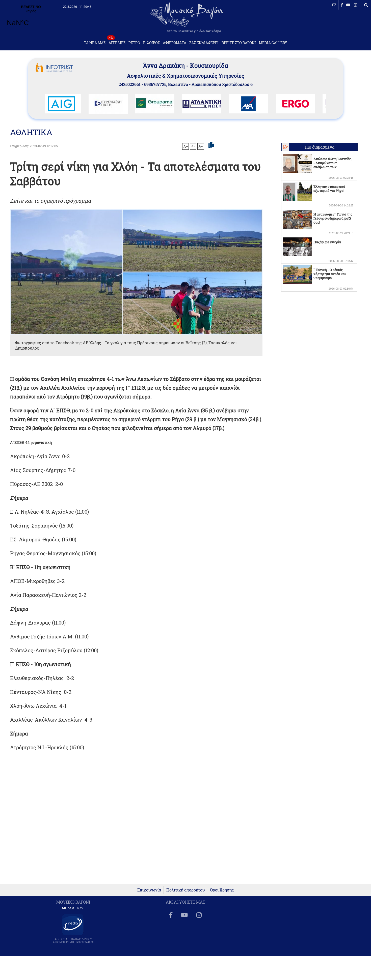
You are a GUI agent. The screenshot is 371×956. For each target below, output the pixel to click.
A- (193, 146)
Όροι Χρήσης (222, 889)
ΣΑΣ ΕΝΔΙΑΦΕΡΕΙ (204, 43)
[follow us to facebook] (342, 5)
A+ (185, 146)
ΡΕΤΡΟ (134, 43)
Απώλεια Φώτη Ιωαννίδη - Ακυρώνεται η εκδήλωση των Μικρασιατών (332, 165)
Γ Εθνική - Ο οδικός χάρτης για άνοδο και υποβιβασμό (329, 274)
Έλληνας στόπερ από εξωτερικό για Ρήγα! (329, 188)
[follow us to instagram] (355, 5)
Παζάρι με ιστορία (327, 242)
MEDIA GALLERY (273, 43)
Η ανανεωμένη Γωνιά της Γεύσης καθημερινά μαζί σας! (332, 218)
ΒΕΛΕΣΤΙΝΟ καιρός (31, 19)
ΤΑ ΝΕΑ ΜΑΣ (94, 43)
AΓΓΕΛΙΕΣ (117, 41)
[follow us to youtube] (348, 5)
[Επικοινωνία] (334, 5)
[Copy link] (211, 145)
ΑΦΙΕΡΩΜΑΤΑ (174, 43)
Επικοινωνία (149, 889)
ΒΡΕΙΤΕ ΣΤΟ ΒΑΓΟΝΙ (239, 43)
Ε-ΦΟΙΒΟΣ (151, 43)
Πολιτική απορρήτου (185, 889)
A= (200, 146)
